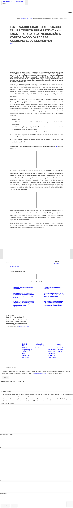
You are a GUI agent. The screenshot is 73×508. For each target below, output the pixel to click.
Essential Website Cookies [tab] (7, 403)
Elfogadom (5, 377)
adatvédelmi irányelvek (40, 373)
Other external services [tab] (6, 448)
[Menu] (69, 12)
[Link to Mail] (65, 367)
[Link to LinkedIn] (63, 367)
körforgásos (14, 267)
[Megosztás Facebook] (16, 276)
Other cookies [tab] (3, 481)
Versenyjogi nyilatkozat (51, 354)
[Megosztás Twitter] (29, 276)
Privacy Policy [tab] (3, 493)
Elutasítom (14, 506)
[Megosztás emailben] (56, 276)
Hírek (11, 43)
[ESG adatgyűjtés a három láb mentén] (1, 254)
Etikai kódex (52, 357)
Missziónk (25, 346)
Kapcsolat (25, 357)
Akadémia (57, 263)
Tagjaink (25, 351)
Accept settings (5, 506)
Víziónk (24, 348)
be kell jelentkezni (24, 326)
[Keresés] (65, 12)
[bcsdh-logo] (14, 12)
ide (56, 146)
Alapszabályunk (27, 350)
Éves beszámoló (25, 354)
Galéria (37, 348)
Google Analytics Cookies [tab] (6, 434)
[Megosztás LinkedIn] (43, 276)
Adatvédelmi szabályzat (52, 351)
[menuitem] (65, 12)
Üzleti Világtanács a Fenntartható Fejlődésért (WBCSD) (61, 348)
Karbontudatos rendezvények (39, 345)
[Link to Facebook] (60, 367)
